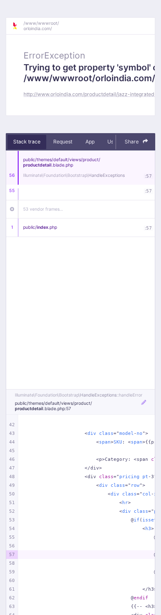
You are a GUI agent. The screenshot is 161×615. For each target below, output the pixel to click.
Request (62, 141)
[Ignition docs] (18, 26)
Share (132, 141)
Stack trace (26, 141)
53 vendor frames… (43, 209)
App (90, 141)
